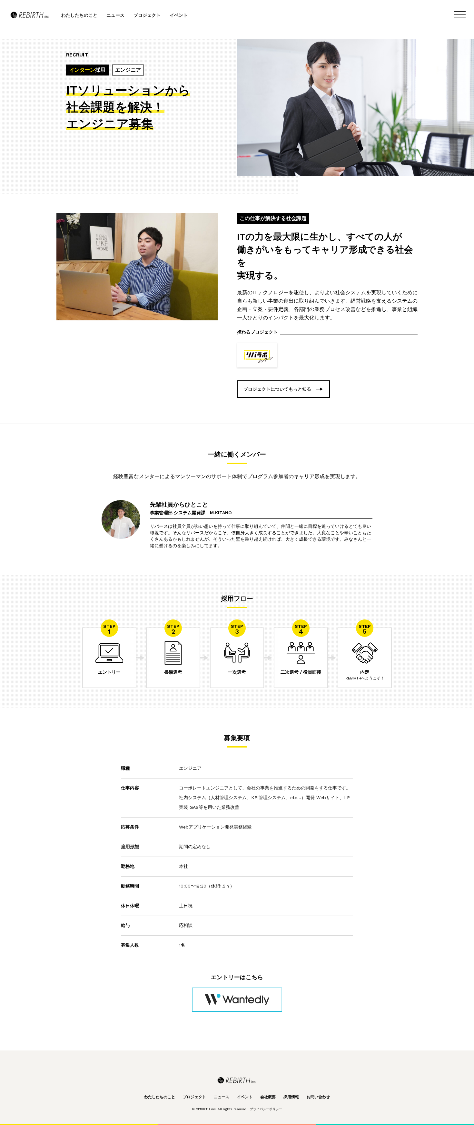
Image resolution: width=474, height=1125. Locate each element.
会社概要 (268, 1097)
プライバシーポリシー (266, 1109)
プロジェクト (147, 15)
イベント (179, 15)
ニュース (115, 15)
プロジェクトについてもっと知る (277, 389)
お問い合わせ (318, 1097)
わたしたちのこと (79, 15)
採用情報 (291, 1097)
